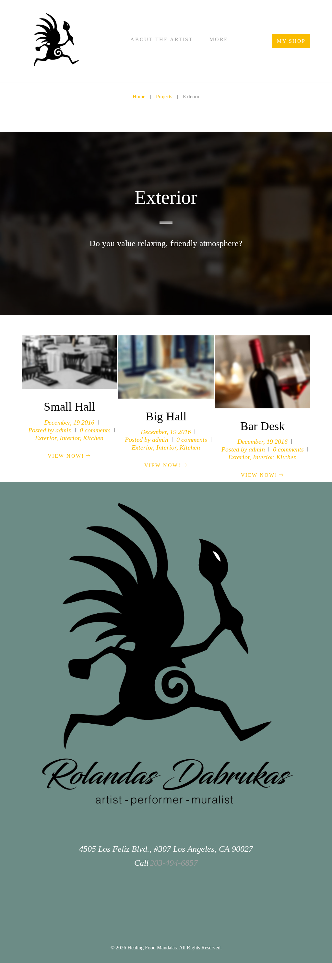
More (218, 39)
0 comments (95, 430)
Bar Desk (262, 426)
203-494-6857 (174, 863)
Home (139, 96)
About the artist (161, 39)
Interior (70, 437)
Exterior (45, 437)
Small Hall (69, 406)
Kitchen (93, 437)
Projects (164, 96)
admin (63, 430)
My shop (291, 41)
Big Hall (166, 416)
